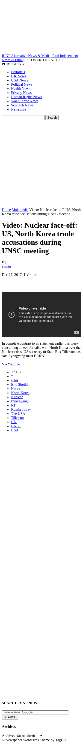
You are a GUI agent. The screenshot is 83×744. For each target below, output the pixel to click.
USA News (19, 80)
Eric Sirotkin (20, 384)
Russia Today (21, 409)
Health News (20, 88)
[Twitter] (26, 281)
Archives (8, 736)
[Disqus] (41, 518)
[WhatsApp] (59, 281)
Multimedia (20, 210)
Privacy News (21, 93)
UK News (18, 76)
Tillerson (17, 418)
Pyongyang (19, 401)
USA (15, 430)
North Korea (20, 393)
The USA (18, 414)
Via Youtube (11, 364)
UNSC (16, 426)
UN (14, 422)
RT (13, 405)
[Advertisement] (41, 163)
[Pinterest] (42, 281)
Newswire (18, 109)
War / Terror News (24, 101)
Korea (15, 389)
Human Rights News (26, 97)
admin (6, 266)
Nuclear (17, 397)
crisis (14, 380)
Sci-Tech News (22, 105)
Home (6, 210)
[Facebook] (9, 281)
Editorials (18, 72)
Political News (21, 84)
